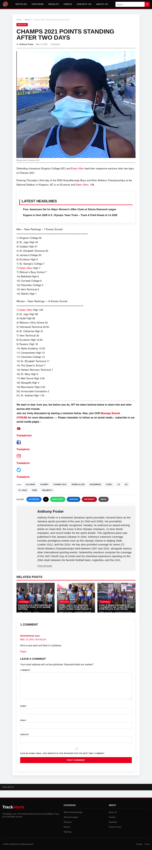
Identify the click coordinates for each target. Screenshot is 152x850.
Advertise (113, 821)
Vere (34, 490)
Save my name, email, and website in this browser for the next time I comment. (62, 753)
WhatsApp (57, 499)
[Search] (147, 4)
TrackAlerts (13, 844)
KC (126, 484)
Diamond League (71, 817)
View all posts (44, 566)
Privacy (139, 844)
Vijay (36, 612)
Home (18, 19)
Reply (23, 651)
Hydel (109, 484)
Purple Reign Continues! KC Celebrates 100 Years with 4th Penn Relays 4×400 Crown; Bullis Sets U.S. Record (116, 608)
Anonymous (27, 635)
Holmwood (95, 484)
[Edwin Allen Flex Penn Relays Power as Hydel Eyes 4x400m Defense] (35, 598)
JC (118, 484)
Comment (25, 670)
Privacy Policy (115, 826)
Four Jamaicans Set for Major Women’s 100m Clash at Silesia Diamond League (69, 209)
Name (23, 706)
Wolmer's (47, 490)
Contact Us (84, 4)
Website (24, 734)
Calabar (30, 484)
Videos (68, 4)
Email (104, 499)
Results (53, 4)
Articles (21, 4)
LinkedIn (73, 499)
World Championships (73, 812)
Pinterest (89, 499)
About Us (102, 4)
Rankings (68, 831)
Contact (112, 817)
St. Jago (22, 490)
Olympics (68, 821)
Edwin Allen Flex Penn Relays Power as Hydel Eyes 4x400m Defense (35, 607)
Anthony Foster (26, 44)
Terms (147, 844)
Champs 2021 (59, 484)
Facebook (34, 499)
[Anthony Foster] (27, 516)
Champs (44, 484)
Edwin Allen (77, 168)
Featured (38, 4)
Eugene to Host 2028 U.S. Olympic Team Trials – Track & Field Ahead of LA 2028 (70, 215)
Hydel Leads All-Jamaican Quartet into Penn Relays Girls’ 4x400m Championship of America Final (76, 608)
